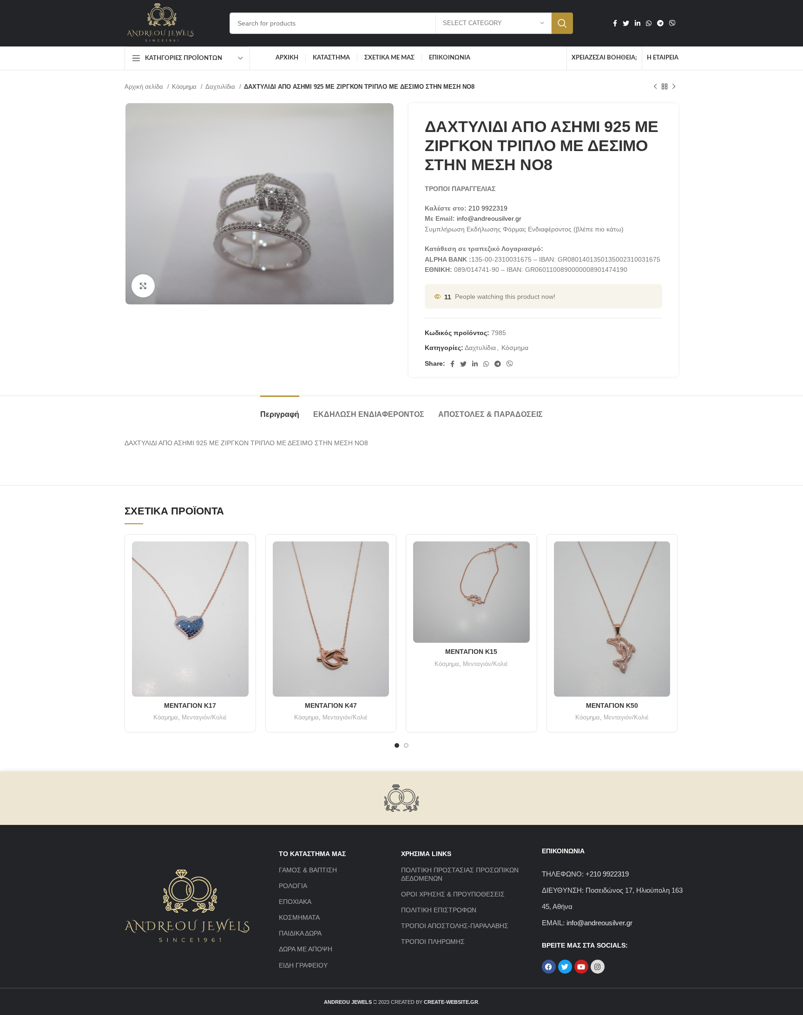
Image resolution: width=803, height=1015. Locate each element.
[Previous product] (655, 87)
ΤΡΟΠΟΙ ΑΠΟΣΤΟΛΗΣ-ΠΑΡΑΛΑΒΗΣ (454, 925)
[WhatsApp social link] (648, 23)
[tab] (279, 409)
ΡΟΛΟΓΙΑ (293, 886)
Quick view (241, 556)
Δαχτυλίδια (221, 86)
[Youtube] (581, 967)
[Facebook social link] (615, 23)
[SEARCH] (562, 23)
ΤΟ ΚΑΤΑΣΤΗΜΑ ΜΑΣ (312, 853)
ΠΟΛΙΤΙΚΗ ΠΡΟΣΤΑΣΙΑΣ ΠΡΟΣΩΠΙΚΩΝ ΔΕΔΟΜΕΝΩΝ (460, 874)
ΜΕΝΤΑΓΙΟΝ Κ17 (190, 705)
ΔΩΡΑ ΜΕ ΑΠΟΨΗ (305, 949)
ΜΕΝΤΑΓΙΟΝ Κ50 (612, 705)
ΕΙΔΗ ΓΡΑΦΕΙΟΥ (303, 965)
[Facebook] (549, 967)
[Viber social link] (672, 23)
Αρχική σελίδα (145, 86)
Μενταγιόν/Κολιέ (204, 717)
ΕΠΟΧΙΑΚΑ (295, 901)
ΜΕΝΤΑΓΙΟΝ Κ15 (471, 651)
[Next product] (673, 87)
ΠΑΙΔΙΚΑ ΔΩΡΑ (300, 933)
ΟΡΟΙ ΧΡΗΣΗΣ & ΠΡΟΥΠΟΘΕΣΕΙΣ (453, 894)
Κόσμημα (185, 86)
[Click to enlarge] (143, 285)
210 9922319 (487, 208)
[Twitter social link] (626, 23)
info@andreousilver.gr (489, 218)
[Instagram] (598, 967)
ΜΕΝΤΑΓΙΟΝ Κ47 (331, 705)
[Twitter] (565, 967)
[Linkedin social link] (637, 23)
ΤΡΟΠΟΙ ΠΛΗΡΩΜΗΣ (433, 941)
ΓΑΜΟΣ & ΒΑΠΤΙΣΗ (308, 870)
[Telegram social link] (660, 23)
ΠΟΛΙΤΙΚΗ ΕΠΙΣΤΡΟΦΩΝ (438, 910)
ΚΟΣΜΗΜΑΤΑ (299, 917)
